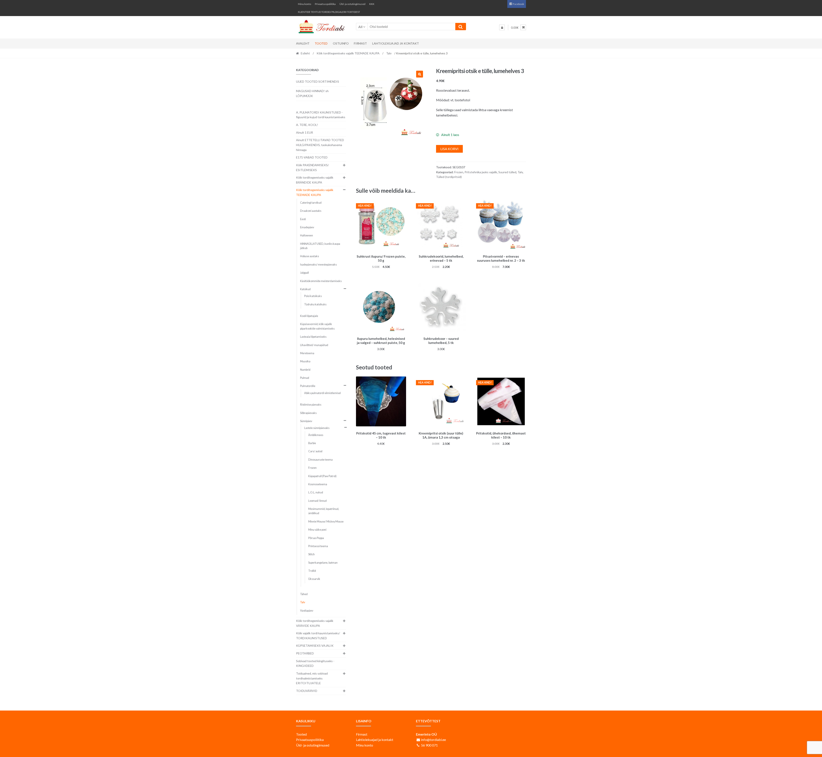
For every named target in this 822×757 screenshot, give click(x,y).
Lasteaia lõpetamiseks (313, 336)
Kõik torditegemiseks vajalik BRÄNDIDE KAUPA (314, 180)
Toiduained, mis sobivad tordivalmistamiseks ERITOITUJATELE (312, 678)
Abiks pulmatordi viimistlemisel (322, 393)
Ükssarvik (314, 579)
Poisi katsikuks (313, 296)
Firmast (360, 43)
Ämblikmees (315, 435)
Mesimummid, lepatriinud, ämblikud (323, 511)
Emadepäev (307, 227)
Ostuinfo (341, 43)
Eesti (303, 219)
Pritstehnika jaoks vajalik (481, 172)
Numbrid (305, 369)
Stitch (311, 554)
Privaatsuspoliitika (325, 4)
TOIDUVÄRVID (306, 691)
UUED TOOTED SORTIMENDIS (317, 81)
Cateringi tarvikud (311, 202)
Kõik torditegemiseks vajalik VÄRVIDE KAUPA (314, 623)
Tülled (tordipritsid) (449, 177)
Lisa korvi (449, 149)
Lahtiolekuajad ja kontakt (395, 43)
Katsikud (305, 289)
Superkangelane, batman (323, 562)
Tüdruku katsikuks (315, 304)
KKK (371, 4)
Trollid (312, 570)
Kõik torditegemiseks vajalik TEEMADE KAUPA (348, 53)
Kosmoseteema (317, 484)
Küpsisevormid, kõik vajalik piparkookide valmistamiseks (317, 326)
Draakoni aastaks (310, 210)
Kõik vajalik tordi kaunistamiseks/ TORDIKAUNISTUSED (318, 635)
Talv (389, 53)
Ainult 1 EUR (304, 132)
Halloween (306, 235)
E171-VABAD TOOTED (312, 157)
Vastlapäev (306, 610)
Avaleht (303, 43)
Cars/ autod (315, 451)
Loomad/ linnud (317, 500)
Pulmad (304, 377)
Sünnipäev (306, 421)
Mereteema (307, 353)
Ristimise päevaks (310, 404)
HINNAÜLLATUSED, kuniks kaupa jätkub (320, 246)
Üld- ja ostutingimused (352, 4)
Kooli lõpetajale (309, 316)
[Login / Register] (502, 27)
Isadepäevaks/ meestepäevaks (318, 264)
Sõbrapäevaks (308, 413)
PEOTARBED (305, 653)
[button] (419, 74)
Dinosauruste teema (320, 459)
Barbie (312, 443)
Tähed (304, 594)
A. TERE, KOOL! (307, 125)
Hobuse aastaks (309, 256)
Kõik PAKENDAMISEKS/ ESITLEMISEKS (312, 167)
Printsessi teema (318, 546)
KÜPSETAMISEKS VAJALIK (315, 645)
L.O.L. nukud (315, 492)
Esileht (305, 53)
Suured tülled (507, 172)
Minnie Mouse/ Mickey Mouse (326, 521)
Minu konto (304, 4)
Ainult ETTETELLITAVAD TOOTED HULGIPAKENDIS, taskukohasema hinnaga (320, 144)
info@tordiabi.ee (433, 740)
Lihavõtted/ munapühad (314, 345)
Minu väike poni (317, 529)
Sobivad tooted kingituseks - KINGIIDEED (315, 663)
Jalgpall (304, 272)
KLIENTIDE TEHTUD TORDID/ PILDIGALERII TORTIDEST (329, 11)
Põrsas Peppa (316, 538)
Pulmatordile (307, 386)
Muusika (305, 361)
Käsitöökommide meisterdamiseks (321, 281)
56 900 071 (429, 745)
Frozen (458, 172)
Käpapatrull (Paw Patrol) (322, 476)
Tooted (321, 43)
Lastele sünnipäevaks (316, 428)
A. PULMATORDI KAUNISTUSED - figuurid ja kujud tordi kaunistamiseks (320, 114)
